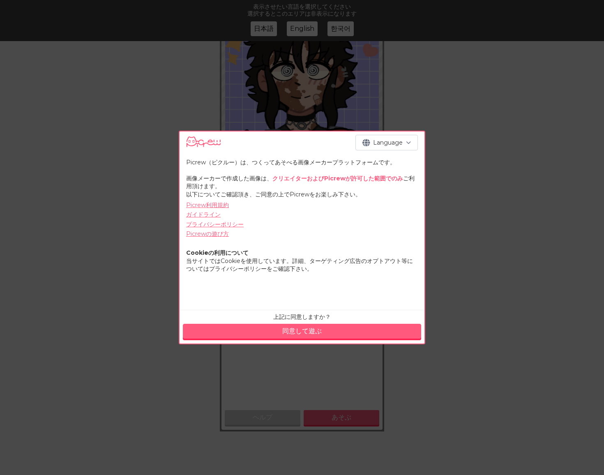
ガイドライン (203, 214)
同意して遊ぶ (302, 331)
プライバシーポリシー (215, 224)
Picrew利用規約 (207, 205)
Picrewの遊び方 (207, 234)
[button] (386, 142)
